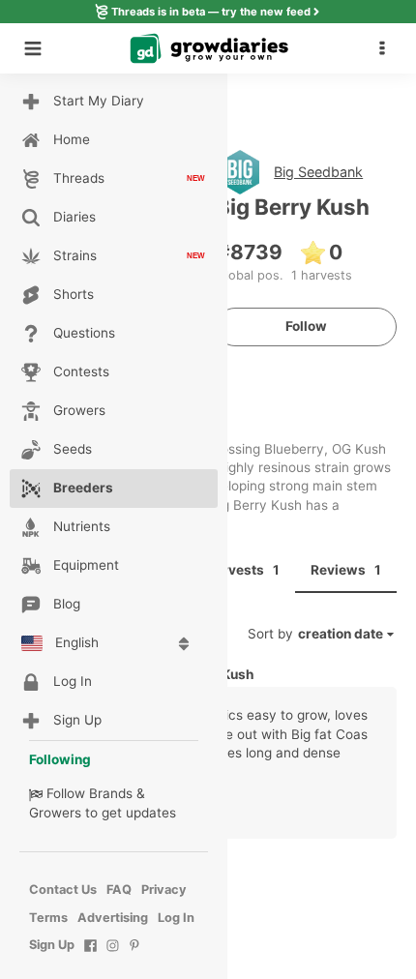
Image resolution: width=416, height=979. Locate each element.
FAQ (119, 889)
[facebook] (90, 955)
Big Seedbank (318, 171)
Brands (111, 793)
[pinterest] (135, 955)
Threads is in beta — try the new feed (211, 11)
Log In (176, 917)
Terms (48, 917)
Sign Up (51, 944)
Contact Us (63, 889)
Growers (55, 812)
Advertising (112, 917)
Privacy (164, 889)
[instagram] (112, 955)
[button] (387, 48)
